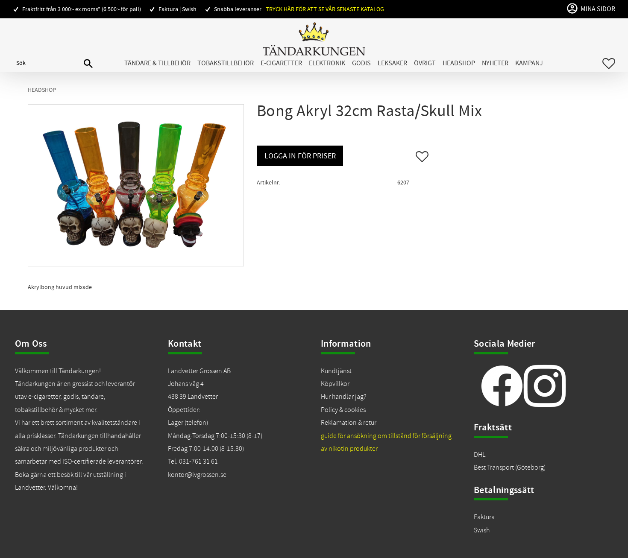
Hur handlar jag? (343, 396)
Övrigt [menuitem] (425, 63)
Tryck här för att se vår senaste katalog (325, 9)
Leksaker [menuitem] (392, 63)
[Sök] (88, 64)
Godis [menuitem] (361, 63)
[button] (608, 63)
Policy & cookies (343, 410)
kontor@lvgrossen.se (197, 474)
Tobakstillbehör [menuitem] (225, 63)
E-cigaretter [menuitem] (281, 63)
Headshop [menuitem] (459, 63)
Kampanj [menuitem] (529, 63)
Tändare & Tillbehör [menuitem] (157, 63)
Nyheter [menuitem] (495, 63)
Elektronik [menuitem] (327, 63)
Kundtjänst (336, 371)
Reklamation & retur (348, 422)
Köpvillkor (335, 384)
